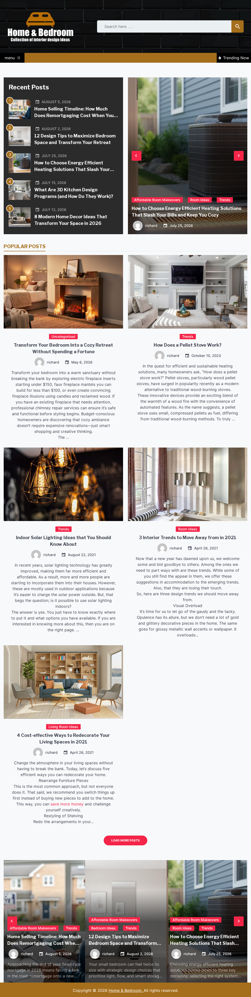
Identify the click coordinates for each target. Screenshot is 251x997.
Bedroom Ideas (103, 928)
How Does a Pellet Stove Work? (188, 345)
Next (239, 156)
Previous (136, 156)
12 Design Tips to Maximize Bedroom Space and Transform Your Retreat (123, 943)
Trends (187, 336)
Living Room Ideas (63, 727)
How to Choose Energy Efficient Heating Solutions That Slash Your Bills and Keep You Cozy (72, 169)
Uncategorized (63, 336)
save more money (67, 804)
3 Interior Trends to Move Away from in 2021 (187, 537)
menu (10, 57)
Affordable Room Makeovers (157, 200)
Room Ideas (187, 529)
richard (53, 362)
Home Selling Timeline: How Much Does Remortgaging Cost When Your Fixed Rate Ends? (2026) (75, 115)
